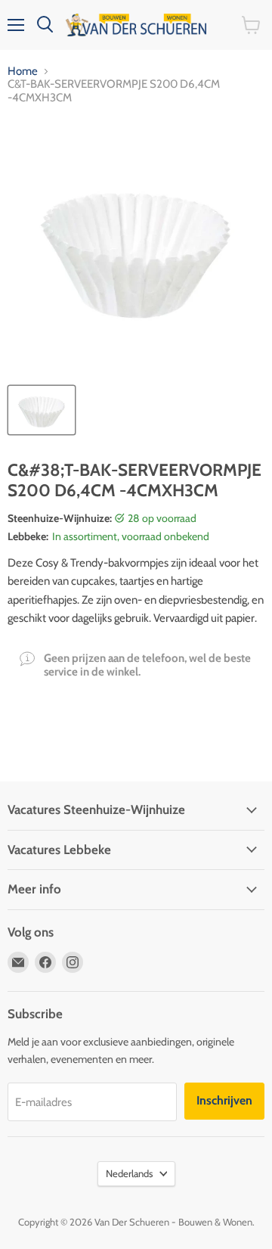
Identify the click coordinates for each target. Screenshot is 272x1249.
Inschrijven (224, 1100)
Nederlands (129, 1173)
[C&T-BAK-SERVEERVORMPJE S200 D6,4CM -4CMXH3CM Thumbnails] (41, 410)
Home (23, 71)
